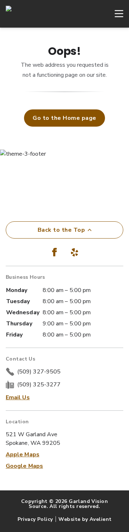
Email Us (18, 397)
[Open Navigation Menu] (115, 14)
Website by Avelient (84, 519)
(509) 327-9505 (39, 372)
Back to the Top (61, 230)
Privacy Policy (35, 519)
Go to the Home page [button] (64, 118)
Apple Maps (22, 454)
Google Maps (24, 466)
